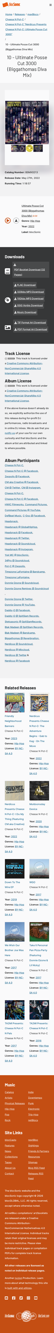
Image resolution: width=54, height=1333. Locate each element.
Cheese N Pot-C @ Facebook (21, 470)
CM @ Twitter (12, 487)
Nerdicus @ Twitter (16, 655)
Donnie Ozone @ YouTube (20, 604)
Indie (31, 1092)
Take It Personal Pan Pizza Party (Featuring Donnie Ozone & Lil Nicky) (38, 955)
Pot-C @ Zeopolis (15, 566)
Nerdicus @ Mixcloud (17, 649)
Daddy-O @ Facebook (17, 610)
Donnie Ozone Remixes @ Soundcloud (27, 588)
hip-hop (35, 220)
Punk (31, 1103)
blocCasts (10, 1139)
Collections (11, 1156)
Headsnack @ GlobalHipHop (21, 526)
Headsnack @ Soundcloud (20, 543)
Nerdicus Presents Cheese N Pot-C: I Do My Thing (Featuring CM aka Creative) (14, 814)
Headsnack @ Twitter (17, 538)
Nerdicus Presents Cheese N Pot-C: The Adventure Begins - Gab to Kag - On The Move (39, 731)
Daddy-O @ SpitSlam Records (22, 615)
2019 (14, 899)
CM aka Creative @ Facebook (21, 482)
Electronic (34, 1108)
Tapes (8, 1162)
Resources (34, 1156)
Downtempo (35, 1097)
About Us (10, 1167)
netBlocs (33, 1120)
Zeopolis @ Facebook (17, 476)
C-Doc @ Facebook (34, 515)
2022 (31, 226)
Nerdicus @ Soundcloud (19, 643)
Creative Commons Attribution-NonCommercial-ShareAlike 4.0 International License (24, 368)
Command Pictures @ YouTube (22, 510)
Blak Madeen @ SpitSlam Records (24, 627)
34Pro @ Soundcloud (17, 560)
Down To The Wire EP (12, 885)
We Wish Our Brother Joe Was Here (14, 950)
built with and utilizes (19, 1288)
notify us (10, 433)
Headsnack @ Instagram (19, 549)
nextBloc (33, 1139)
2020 (39, 821)
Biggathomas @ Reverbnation (22, 638)
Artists (8, 1097)
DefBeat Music (13, 515)
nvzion (18, 1278)
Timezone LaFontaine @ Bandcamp (25, 571)
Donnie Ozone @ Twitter (19, 599)
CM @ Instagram (30, 487)
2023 (14, 738)
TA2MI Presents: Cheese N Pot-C (38, 1026)
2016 (38, 1040)
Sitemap (33, 1162)
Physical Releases (15, 1103)
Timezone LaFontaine (17, 577)
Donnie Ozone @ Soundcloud (22, 582)
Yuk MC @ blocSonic (16, 554)
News (8, 1151)
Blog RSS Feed (36, 1167)
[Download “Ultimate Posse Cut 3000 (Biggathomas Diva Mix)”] (16, 221)
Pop (7, 1114)
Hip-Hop (10, 1108)
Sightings (33, 1145)
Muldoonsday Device (37, 807)
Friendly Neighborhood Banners (13, 721)
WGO (32, 882)
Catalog (9, 1092)
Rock (7, 1120)
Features (9, 1145)
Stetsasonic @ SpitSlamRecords (23, 621)
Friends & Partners (38, 1151)
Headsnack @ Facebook (18, 532)
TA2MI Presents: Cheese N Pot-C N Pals (14, 1028)
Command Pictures (36, 504)
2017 (38, 894)
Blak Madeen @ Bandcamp (20, 632)
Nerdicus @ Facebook (17, 660)
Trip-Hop (33, 1114)
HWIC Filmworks (14, 504)
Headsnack (11, 521)
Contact (9, 1173)
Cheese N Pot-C (14, 465)
